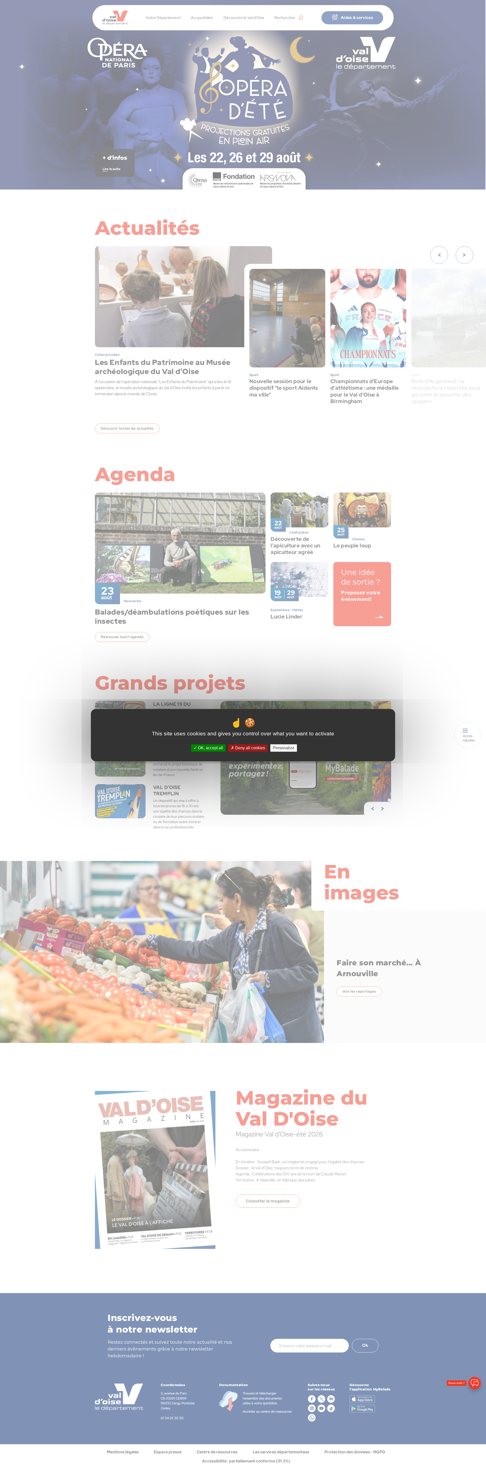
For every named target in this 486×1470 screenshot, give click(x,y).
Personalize (283, 748)
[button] (474, 1438)
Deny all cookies (249, 748)
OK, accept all (210, 748)
